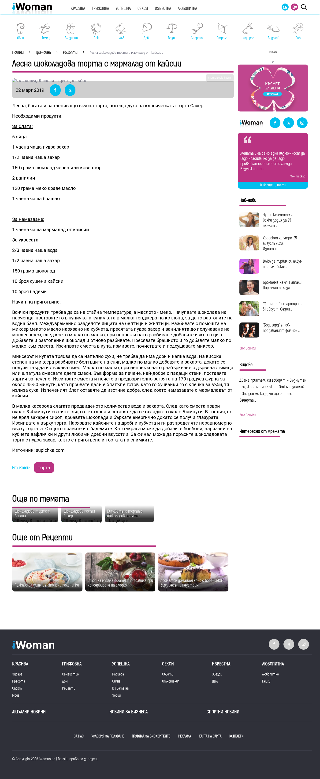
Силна (116, 681)
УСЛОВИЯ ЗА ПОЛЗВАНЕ (108, 736)
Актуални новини (29, 712)
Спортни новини (223, 712)
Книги (266, 681)
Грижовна (100, 8)
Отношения (170, 681)
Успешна (123, 8)
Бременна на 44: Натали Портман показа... (282, 285)
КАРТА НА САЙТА (210, 736)
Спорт (17, 688)
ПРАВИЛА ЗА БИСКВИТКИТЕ (151, 736)
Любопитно (270, 674)
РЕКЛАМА (184, 736)
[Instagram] (302, 123)
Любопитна (187, 8)
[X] (288, 123)
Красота (18, 681)
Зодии (116, 695)
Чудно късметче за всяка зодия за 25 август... (278, 220)
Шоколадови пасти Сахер (79, 514)
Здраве (17, 674)
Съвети (167, 674)
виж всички (247, 348)
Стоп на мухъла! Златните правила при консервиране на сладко (120, 583)
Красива (78, 8)
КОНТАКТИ (236, 736)
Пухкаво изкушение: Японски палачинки (47, 585)
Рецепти (68, 688)
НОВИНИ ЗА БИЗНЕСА (128, 712)
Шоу (215, 681)
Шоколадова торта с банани (32, 514)
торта (44, 467)
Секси (143, 8)
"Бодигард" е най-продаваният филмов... (281, 327)
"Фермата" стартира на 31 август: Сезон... (283, 306)
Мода (15, 695)
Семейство (70, 674)
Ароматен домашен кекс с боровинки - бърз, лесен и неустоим (192, 583)
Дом (65, 681)
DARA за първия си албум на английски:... (282, 264)
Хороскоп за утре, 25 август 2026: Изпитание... (280, 243)
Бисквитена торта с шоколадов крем (125, 514)
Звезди (217, 674)
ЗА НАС (79, 736)
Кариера (118, 674)
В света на (120, 688)
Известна (163, 8)
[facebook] (275, 123)
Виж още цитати (273, 185)
